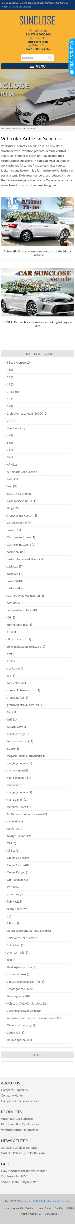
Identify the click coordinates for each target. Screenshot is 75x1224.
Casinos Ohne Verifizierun (23, 595)
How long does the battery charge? (24, 1170)
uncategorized (16, 989)
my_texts (13, 821)
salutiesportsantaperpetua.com (27, 930)
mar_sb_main (15, 799)
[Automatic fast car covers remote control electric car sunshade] (37, 244)
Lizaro (11, 748)
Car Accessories (17, 522)
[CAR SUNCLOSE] (37, 23)
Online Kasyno (16, 872)
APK (9, 464)
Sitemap (17, 6)
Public (11, 901)
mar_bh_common (17, 763)
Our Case (59, 1208)
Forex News (14, 683)
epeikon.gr (13, 668)
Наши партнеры (17, 1040)
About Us (6, 6)
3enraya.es (14, 428)
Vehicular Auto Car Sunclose (24, 1003)
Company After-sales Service (20, 1101)
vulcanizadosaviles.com (22, 1010)
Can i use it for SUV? (14, 1176)
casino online (15, 552)
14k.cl (11, 391)
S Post (11, 923)
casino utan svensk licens (23, 559)
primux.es (13, 894)
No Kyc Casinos (17, 836)
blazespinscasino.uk (19, 501)
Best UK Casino (17, 493)
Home (7, 1208)
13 (8, 384)
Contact (26, 6)
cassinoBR (13, 603)
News (10, 828)
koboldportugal (16, 734)
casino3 (12, 581)
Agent (24, 1213)
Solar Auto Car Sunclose (22, 938)
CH (9, 617)
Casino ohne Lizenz (19, 537)
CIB (9, 632)
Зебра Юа (13, 1032)
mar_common (15, 770)
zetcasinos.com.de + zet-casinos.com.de (32, 1018)
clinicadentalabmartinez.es (24, 646)
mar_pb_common (17, 792)
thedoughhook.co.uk (19, 967)
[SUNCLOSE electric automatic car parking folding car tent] (37, 315)
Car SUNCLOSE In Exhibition (20, 1147)
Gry (9, 712)
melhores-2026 (17, 806)
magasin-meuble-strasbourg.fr (26, 755)
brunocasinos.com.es (20, 515)
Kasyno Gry (14, 726)
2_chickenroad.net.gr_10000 (25, 413)
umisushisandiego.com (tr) (23, 981)
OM (9, 843)
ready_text (14, 908)
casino (11, 530)
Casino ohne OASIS (19, 544)
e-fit (9, 654)
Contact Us (35, 1213)
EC (9, 661)
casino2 (12, 573)
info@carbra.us (38, 41)
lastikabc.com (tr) (18, 741)
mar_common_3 (17, 777)
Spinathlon (13, 945)
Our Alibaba (51, 1213)
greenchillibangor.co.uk (21, 690)
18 (8, 399)
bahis (10, 479)
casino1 (12, 566)
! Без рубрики (16, 362)
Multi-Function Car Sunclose (25, 814)
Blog (10, 508)
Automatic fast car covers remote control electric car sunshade (37, 253)
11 (8, 377)
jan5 (9, 719)
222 (9, 420)
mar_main (13, 785)
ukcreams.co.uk (16, 974)
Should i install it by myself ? (19, 1182)
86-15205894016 (38, 49)
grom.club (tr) (15, 697)
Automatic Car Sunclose (22, 471)
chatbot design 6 (17, 624)
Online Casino (16, 857)
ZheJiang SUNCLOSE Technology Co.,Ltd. (40, 1200)
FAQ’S (70, 1208)
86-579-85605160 (38, 34)
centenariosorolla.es (20, 610)
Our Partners (15, 879)
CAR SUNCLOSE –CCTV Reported (24, 1153)
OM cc (11, 850)
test (9, 959)
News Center (44, 1208)
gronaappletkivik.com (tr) (23, 704)
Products (30, 1208)
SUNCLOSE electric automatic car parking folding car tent (37, 323)
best (9, 486)
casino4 (12, 588)
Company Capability (14, 1090)
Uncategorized (16, 996)
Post (10, 887)
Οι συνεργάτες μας (19, 1025)
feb (9, 675)
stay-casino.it (15, 952)
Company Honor (12, 1095)
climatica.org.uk (17, 639)
